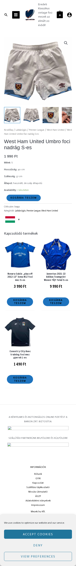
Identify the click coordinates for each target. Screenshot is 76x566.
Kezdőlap (8, 130)
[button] (66, 43)
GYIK (38, 478)
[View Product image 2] (31, 115)
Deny (38, 545)
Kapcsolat (38, 482)
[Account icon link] (69, 14)
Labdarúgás (21, 130)
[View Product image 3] (51, 115)
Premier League (36, 130)
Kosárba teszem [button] (20, 302)
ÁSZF (38, 496)
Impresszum (38, 505)
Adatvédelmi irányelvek (38, 500)
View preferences (38, 556)
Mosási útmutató (38, 491)
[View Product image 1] (12, 115)
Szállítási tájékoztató (38, 487)
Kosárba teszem (24, 197)
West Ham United (55, 130)
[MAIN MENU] (16, 15)
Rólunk (38, 474)
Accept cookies (38, 534)
